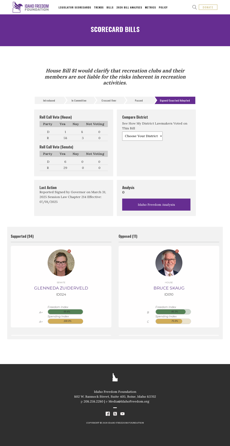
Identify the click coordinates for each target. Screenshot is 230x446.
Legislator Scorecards (75, 7)
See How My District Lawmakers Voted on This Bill (154, 125)
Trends (99, 7)
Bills (110, 7)
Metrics (150, 7)
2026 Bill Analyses (129, 7)
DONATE (208, 7)
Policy (163, 7)
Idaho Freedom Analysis (156, 205)
